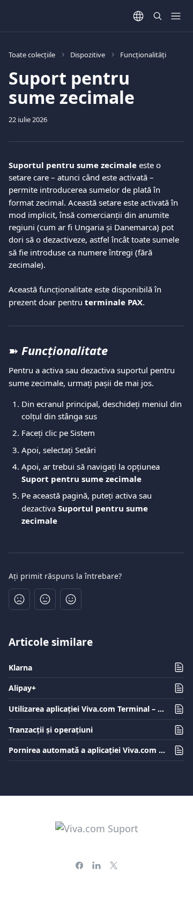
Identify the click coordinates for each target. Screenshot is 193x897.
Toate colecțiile (32, 54)
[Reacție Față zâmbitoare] (70, 599)
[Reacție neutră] (45, 599)
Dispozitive (87, 54)
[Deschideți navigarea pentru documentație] (175, 16)
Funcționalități (143, 54)
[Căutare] (157, 16)
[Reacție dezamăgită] (19, 599)
